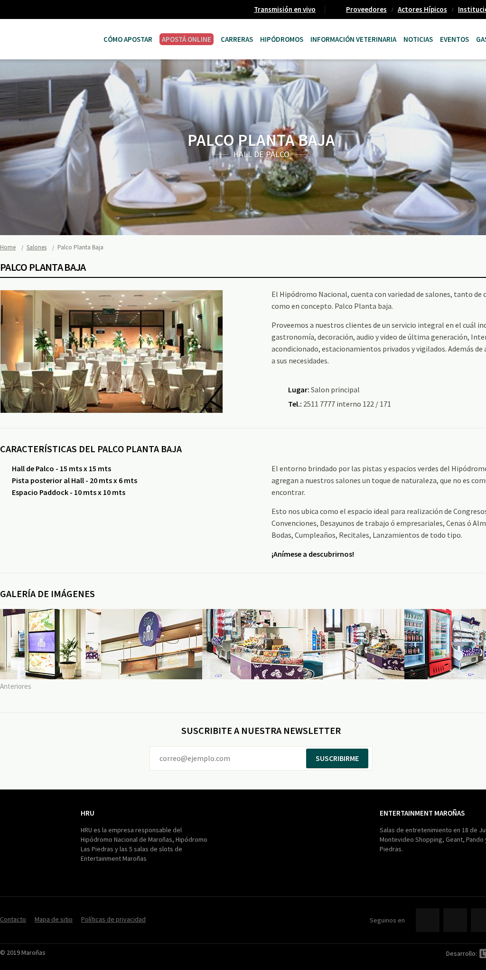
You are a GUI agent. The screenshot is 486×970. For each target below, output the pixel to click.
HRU (87, 813)
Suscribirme (337, 758)
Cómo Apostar (127, 39)
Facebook (427, 920)
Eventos (454, 39)
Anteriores (15, 686)
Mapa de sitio (54, 919)
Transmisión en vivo (285, 9)
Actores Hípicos (422, 9)
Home (8, 247)
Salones (37, 247)
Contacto (13, 919)
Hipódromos (281, 39)
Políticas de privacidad (113, 919)
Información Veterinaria (353, 39)
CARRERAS (237, 39)
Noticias (418, 39)
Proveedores (366, 9)
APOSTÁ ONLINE (186, 39)
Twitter (455, 920)
